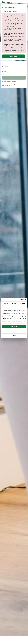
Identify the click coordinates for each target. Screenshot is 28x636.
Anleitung (11, 26)
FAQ (5, 42)
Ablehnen (14, 335)
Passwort (4, 71)
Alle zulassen (14, 326)
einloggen (14, 77)
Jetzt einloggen (13, 56)
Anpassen (13, 330)
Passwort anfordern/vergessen (9, 81)
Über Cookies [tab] (23, 303)
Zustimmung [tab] (5, 303)
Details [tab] (14, 303)
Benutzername (5, 66)
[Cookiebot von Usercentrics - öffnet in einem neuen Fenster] (20, 299)
